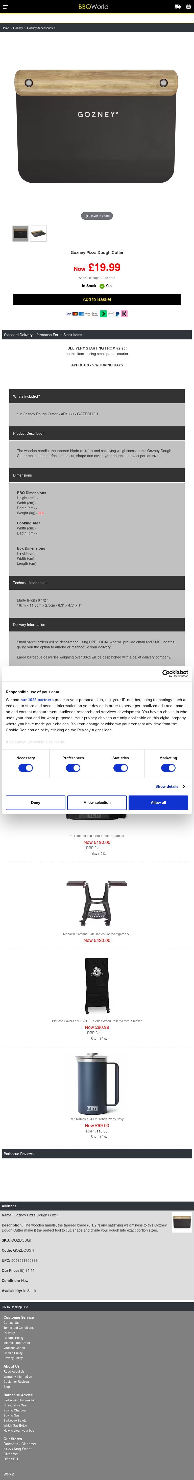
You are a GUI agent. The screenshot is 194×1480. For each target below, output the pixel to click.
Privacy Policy (13, 1358)
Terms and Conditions (19, 1327)
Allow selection (97, 802)
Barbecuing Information (20, 1400)
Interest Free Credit (17, 1342)
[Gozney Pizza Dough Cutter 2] (39, 234)
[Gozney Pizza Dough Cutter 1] (20, 234)
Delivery (9, 1332)
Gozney (18, 27)
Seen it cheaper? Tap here (97, 278)
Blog (7, 1386)
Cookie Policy (13, 1352)
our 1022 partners (37, 700)
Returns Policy (13, 1337)
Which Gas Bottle (15, 1425)
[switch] (73, 768)
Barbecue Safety (15, 1420)
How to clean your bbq (19, 1430)
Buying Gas (11, 1415)
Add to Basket (97, 299)
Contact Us (11, 1322)
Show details (166, 786)
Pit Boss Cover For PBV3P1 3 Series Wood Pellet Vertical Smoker (97, 1021)
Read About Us (14, 1371)
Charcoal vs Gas (15, 1405)
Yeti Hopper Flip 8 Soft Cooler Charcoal (97, 836)
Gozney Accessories (40, 27)
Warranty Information (18, 1376)
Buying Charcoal (15, 1410)
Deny (35, 802)
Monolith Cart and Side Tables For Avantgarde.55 (97, 934)
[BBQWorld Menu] (6, 7)
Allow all (158, 802)
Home (5, 27)
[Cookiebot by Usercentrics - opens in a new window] (166, 673)
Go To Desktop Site (15, 1307)
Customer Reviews (17, 1381)
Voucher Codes (14, 1347)
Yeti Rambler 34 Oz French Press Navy (97, 1119)
